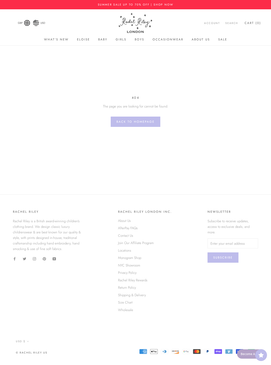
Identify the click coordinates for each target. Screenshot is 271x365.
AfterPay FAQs (128, 228)
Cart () (253, 23)
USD (42, 23)
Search (231, 23)
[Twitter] (24, 258)
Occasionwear (168, 39)
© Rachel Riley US (31, 352)
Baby (102, 39)
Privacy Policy (127, 272)
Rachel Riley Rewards (132, 280)
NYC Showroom (129, 265)
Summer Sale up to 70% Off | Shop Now (135, 5)
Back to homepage (135, 122)
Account (212, 23)
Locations (124, 250)
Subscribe (223, 257)
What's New (56, 39)
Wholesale (125, 310)
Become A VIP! (251, 354)
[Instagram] (34, 258)
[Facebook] (14, 258)
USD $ (21, 341)
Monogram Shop (129, 257)
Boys (139, 39)
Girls (121, 39)
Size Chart (125, 302)
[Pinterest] (44, 258)
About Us (201, 39)
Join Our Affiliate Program (136, 242)
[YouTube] (54, 258)
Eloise (83, 39)
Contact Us (125, 235)
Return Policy (127, 287)
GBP (20, 23)
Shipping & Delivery (132, 295)
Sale (222, 39)
